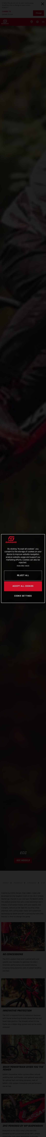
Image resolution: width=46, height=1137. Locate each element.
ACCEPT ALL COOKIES (23, 586)
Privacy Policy (20, 565)
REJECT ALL (23, 575)
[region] (23, 568)
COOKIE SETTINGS (23, 596)
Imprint (27, 565)
